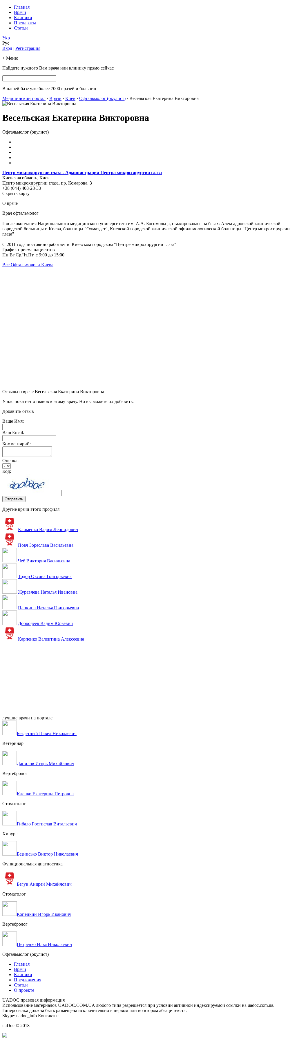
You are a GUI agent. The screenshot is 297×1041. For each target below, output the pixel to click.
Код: (6, 471)
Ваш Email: (13, 432)
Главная (22, 7)
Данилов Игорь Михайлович (45, 763)
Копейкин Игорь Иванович (44, 914)
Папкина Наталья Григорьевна (48, 607)
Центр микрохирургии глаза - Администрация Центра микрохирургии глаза (82, 172)
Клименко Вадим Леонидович (48, 529)
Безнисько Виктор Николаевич (47, 854)
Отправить (14, 499)
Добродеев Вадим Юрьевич (45, 623)
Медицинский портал (24, 98)
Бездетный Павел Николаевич (47, 733)
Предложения (27, 979)
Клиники (23, 17)
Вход (7, 48)
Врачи (20, 12)
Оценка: (10, 460)
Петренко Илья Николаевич (44, 944)
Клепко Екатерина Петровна (45, 793)
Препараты (25, 22)
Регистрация (27, 48)
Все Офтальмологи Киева (27, 264)
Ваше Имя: (13, 421)
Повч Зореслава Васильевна (45, 545)
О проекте (24, 990)
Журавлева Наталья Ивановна (47, 592)
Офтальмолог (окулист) (102, 98)
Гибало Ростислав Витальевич (47, 823)
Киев (70, 98)
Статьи (21, 27)
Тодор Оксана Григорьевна (45, 576)
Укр (6, 37)
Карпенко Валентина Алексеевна (51, 639)
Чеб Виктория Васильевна (44, 560)
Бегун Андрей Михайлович (44, 884)
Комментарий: (16, 443)
